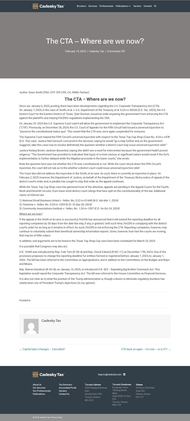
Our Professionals (42, 391)
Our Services (39, 388)
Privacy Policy (56, 417)
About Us (37, 384)
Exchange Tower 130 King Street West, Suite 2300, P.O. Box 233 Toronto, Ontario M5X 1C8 (121, 396)
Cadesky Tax (96, 51)
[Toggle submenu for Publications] (129, 6)
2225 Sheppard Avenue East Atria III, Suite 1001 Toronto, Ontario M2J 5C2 (96, 394)
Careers (63, 391)
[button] (155, 6)
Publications (39, 394)
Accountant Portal (67, 388)
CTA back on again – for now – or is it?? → (146, 349)
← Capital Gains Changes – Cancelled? (42, 349)
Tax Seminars (65, 384)
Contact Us (64, 394)
